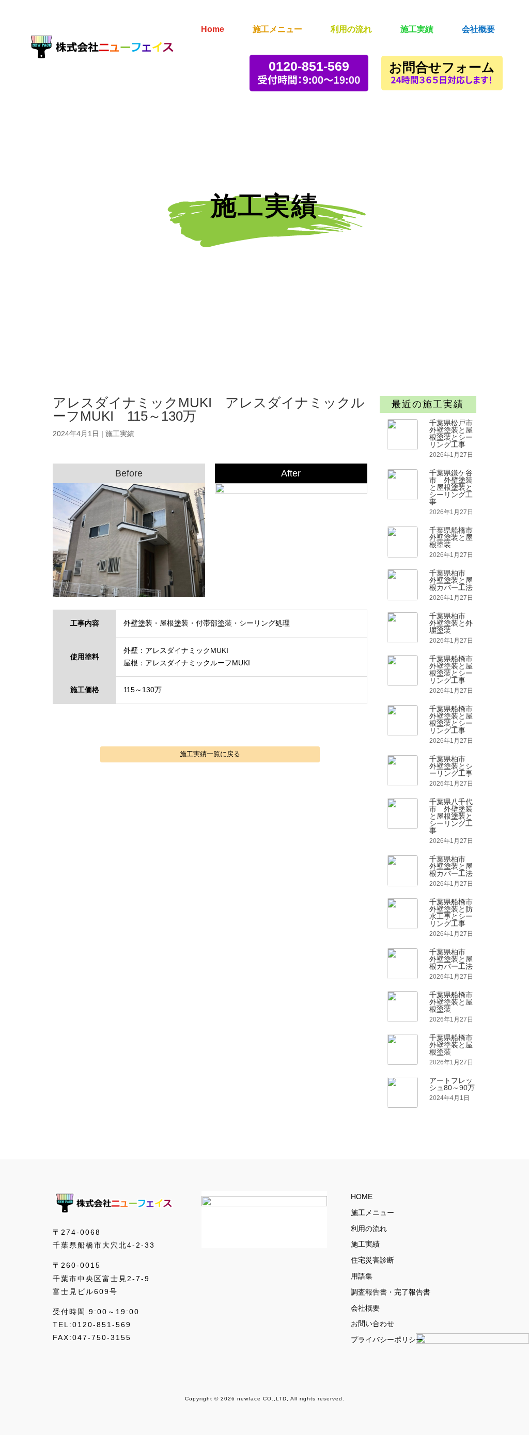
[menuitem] (212, 22)
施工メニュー (372, 1212)
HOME (361, 1196)
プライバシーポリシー (387, 1339)
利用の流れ (369, 1228)
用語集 (361, 1276)
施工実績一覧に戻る (210, 754)
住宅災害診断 (372, 1260)
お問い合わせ (372, 1323)
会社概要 (365, 1308)
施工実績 (119, 433)
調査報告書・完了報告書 (390, 1292)
